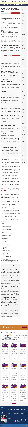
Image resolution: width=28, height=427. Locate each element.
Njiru (22, 106)
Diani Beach (23, 144)
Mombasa (23, 112)
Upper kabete (23, 23)
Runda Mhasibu (23, 62)
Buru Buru (23, 152)
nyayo (22, 102)
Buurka (22, 151)
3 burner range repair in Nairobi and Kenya (10, 413)
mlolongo (23, 113)
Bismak (22, 155)
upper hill (23, 24)
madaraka (23, 126)
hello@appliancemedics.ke (17, 421)
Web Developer (14, 425)
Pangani (22, 94)
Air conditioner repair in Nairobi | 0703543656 (10, 414)
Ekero (22, 137)
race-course (23, 84)
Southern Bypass (24, 49)
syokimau (23, 45)
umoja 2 (22, 27)
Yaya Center (23, 9)
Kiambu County (23, 134)
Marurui (22, 119)
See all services (14, 403)
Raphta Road (23, 81)
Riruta (22, 73)
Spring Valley (23, 48)
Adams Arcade (23, 162)
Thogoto (23, 38)
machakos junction (24, 127)
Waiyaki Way (23, 17)
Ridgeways (23, 74)
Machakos (23, 130)
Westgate (23, 13)
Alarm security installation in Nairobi (10, 421)
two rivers (23, 31)
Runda (22, 63)
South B (22, 52)
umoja (22, 30)
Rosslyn (22, 70)
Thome (22, 37)
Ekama (22, 138)
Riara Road (23, 77)
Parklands (23, 91)
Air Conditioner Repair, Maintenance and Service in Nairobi (10, 417)
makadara (23, 123)
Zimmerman (23, 6)
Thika (22, 41)
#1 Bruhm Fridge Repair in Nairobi (10, 409)
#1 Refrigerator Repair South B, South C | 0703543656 (10, 411)
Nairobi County (23, 109)
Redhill (22, 80)
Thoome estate (23, 34)
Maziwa (22, 116)
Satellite (22, 55)
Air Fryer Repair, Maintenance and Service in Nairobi (10, 418)
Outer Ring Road (23, 95)
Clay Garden (23, 148)
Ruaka (22, 66)
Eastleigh (23, 141)
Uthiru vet (23, 20)
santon (22, 56)
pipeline (22, 88)
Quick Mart (23, 87)
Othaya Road (23, 98)
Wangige (23, 16)
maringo (23, 120)
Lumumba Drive (23, 131)
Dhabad (22, 145)
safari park (23, 59)
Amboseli (23, 159)
